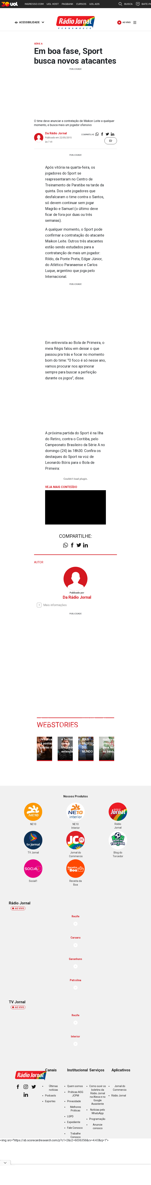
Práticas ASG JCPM (75, 1094)
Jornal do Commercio (120, 1088)
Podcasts (50, 1095)
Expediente (73, 1122)
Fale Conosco (75, 1127)
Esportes (50, 1101)
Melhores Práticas (75, 1108)
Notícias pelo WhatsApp (97, 1111)
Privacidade (74, 1101)
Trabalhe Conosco (75, 1135)
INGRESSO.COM (34, 4)
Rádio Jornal (118, 1095)
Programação (97, 1118)
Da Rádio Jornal (56, 133)
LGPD (70, 1116)
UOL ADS (94, 4)
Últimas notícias (53, 1088)
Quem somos (75, 1086)
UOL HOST (53, 4)
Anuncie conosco (98, 1126)
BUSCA (128, 4)
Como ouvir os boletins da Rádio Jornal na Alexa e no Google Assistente (97, 1095)
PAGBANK (67, 4)
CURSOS (81, 4)
